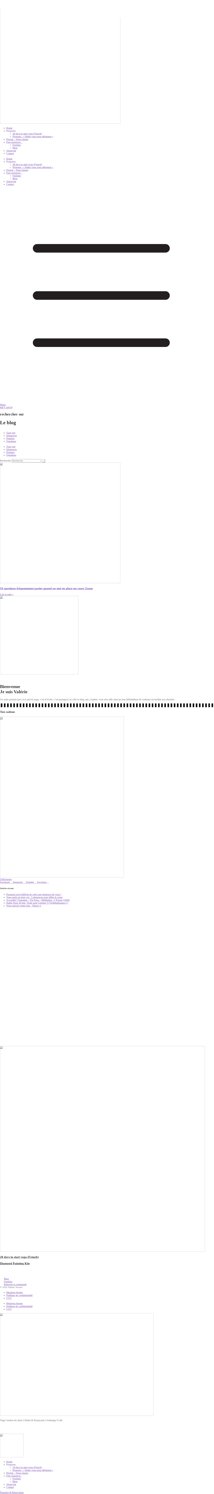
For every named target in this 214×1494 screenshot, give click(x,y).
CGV (9, 1298)
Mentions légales (14, 1292)
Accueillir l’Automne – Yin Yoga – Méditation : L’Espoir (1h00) (38, 900)
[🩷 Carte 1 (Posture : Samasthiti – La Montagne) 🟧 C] (107, 1002)
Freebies (17, 145)
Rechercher (6, 460)
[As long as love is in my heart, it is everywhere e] (35, 983)
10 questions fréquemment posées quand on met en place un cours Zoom (46, 588)
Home (9, 128)
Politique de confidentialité (19, 1295)
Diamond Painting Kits (15, 1263)
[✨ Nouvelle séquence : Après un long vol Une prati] (35, 929)
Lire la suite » (6, 594)
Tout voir (10, 432)
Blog (15, 147)
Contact (10, 153)
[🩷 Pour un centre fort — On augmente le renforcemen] (179, 983)
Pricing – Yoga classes (17, 139)
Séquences (11, 435)
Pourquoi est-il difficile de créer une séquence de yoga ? (33, 894)
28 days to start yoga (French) (27, 133)
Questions (11, 441)
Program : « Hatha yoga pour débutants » (33, 136)
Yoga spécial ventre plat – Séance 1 (23, 905)
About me (11, 150)
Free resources (13, 142)
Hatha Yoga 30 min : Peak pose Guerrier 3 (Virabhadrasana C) (37, 903)
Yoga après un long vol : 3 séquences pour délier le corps (34, 897)
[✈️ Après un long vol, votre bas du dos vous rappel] (107, 936)
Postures (10, 438)
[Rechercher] (43, 461)
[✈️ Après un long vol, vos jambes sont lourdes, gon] (179, 935)
